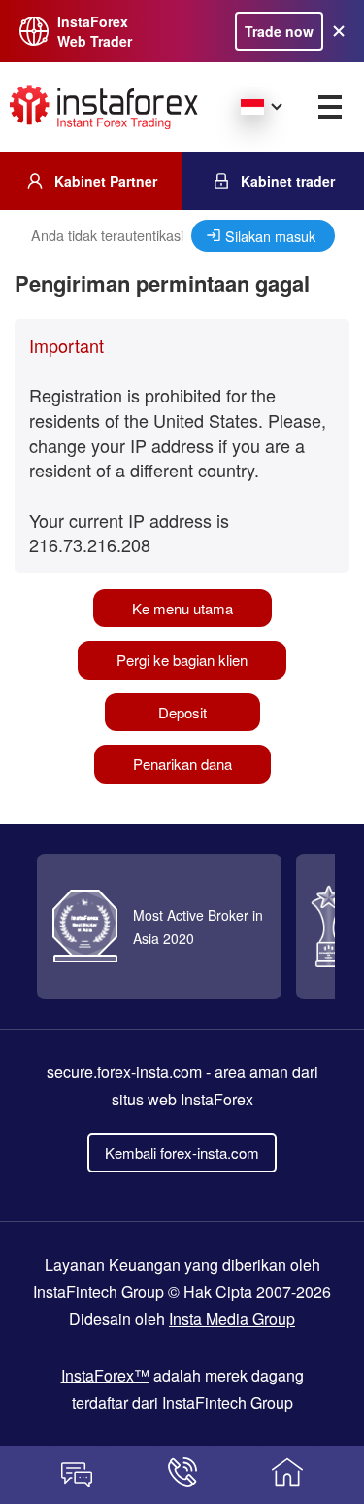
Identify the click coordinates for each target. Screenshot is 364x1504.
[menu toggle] (330, 107)
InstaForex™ (105, 1375)
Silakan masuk (270, 236)
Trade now (279, 31)
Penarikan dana (182, 763)
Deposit (182, 712)
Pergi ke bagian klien (182, 659)
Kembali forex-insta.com (182, 1152)
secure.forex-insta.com (124, 1072)
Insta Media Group (232, 1319)
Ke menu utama (182, 608)
